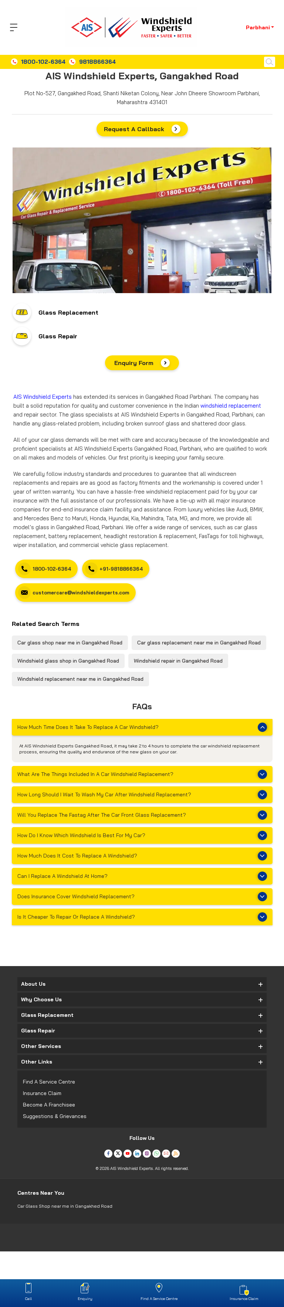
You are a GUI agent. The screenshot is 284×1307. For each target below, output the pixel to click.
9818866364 (97, 61)
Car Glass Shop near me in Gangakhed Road (64, 1206)
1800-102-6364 (43, 61)
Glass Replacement (68, 312)
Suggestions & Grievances (55, 1116)
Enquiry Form (133, 362)
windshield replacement (230, 405)
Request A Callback (134, 129)
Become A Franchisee (49, 1104)
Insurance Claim (42, 1093)
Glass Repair (57, 336)
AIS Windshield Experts (42, 396)
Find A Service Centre (49, 1081)
